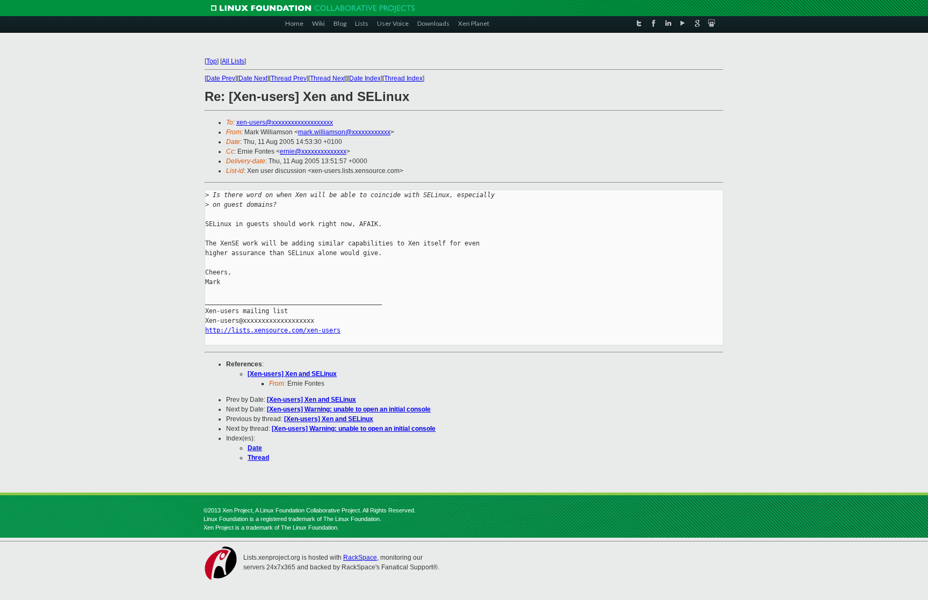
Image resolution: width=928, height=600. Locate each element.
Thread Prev (289, 78)
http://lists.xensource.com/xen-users (272, 330)
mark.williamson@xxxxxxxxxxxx (344, 132)
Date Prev (220, 78)
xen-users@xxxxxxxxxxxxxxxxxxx (284, 122)
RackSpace (360, 557)
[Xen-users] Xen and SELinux (292, 374)
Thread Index (403, 78)
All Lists (233, 61)
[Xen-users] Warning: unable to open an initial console (349, 409)
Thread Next (328, 78)
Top (211, 61)
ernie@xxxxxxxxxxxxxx (313, 151)
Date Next (252, 78)
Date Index (365, 78)
